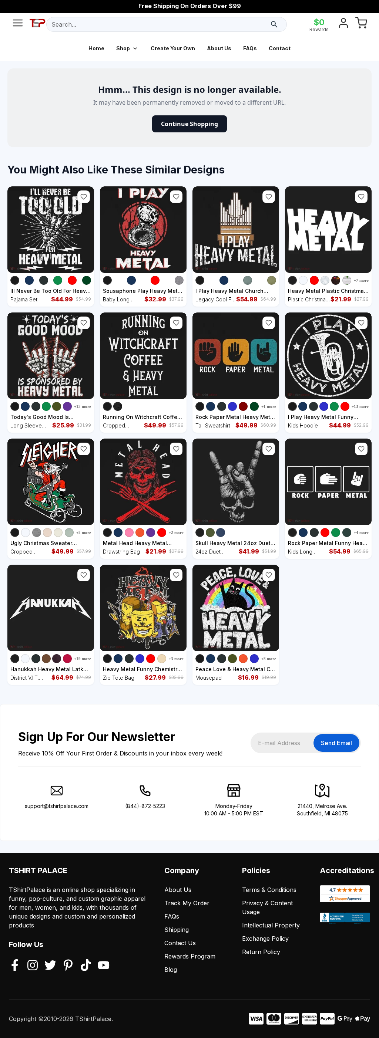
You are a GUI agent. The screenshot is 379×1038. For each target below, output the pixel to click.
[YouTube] (104, 966)
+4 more (361, 532)
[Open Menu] (18, 24)
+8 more (268, 658)
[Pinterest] (68, 966)
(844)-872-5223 (145, 806)
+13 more (82, 406)
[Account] (343, 24)
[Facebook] (15, 966)
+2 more (83, 532)
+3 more (176, 658)
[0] (361, 24)
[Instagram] (32, 966)
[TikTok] (86, 966)
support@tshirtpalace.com (56, 806)
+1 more (268, 406)
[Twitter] (50, 966)
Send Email (336, 743)
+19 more (82, 658)
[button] (83, 196)
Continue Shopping (189, 124)
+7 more (361, 280)
